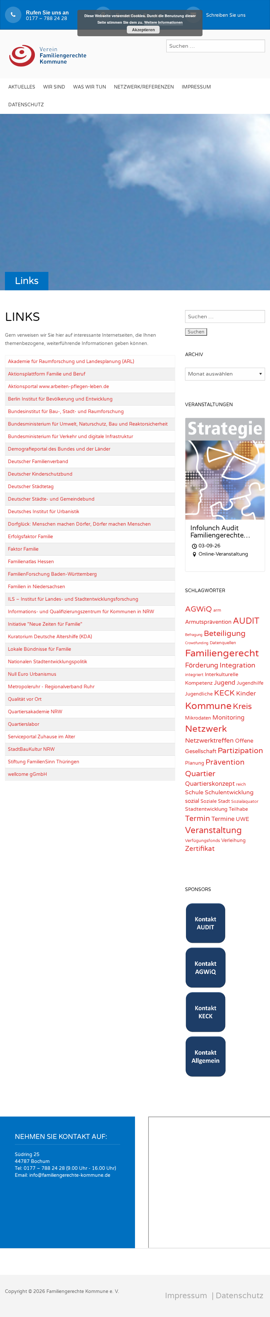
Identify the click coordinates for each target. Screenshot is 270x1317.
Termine (222, 819)
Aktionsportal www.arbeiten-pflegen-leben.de (58, 386)
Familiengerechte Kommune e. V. (82, 1291)
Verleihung (233, 840)
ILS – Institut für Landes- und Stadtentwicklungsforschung (73, 599)
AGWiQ (198, 609)
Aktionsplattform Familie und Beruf (46, 374)
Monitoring (228, 717)
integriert (194, 674)
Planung (194, 763)
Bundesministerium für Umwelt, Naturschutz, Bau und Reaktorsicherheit (88, 424)
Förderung (201, 665)
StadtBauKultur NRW (31, 749)
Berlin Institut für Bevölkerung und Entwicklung (60, 399)
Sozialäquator (244, 801)
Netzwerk (206, 729)
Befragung (193, 635)
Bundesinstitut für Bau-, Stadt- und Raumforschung (66, 411)
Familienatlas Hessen (31, 562)
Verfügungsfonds (202, 840)
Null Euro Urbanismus (32, 674)
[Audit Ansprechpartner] (205, 940)
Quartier (200, 773)
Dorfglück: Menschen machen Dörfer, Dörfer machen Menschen (79, 524)
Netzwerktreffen (209, 740)
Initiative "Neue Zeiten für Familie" (45, 624)
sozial (192, 801)
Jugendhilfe (250, 683)
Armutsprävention (208, 622)
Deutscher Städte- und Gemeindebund (51, 499)
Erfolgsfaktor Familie (30, 537)
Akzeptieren (143, 30)
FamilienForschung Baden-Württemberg (52, 574)
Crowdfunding (196, 643)
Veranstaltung (213, 830)
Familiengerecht (222, 653)
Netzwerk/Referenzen (144, 87)
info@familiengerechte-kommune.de (69, 1175)
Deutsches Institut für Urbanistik (43, 511)
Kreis (242, 706)
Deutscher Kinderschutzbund (40, 474)
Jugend (224, 682)
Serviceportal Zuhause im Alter (41, 737)
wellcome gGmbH (27, 774)
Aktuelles (21, 87)
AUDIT (246, 621)
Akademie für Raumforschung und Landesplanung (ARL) (71, 361)
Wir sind (54, 87)
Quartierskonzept (210, 783)
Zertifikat (200, 849)
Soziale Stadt (215, 801)
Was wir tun (89, 87)
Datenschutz (26, 105)
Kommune (208, 706)
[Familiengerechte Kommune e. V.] (48, 53)
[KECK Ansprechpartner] (205, 1029)
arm (217, 610)
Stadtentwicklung (206, 809)
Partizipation (240, 750)
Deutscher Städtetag (31, 486)
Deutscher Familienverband (38, 461)
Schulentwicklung (229, 792)
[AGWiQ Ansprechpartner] (205, 984)
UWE (242, 819)
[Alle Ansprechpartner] (205, 1073)
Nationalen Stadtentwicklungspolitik (47, 662)
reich (241, 784)
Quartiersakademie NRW (35, 712)
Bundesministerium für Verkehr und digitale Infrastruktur (70, 436)
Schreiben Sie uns (226, 15)
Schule (194, 792)
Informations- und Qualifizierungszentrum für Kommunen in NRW (81, 612)
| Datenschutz (237, 1296)
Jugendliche (199, 694)
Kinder (246, 693)
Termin (197, 818)
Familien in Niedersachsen (36, 587)
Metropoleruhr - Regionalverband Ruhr (51, 687)
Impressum (196, 87)
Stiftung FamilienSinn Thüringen (43, 762)
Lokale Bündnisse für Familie (39, 649)
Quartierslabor (23, 724)
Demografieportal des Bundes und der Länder (59, 449)
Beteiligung (225, 633)
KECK (224, 693)
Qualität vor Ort (24, 699)
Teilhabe (238, 809)
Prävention (225, 762)
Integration (237, 665)
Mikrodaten (198, 718)
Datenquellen (223, 642)
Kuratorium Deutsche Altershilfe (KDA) (50, 637)
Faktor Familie (23, 549)
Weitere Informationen (163, 22)
